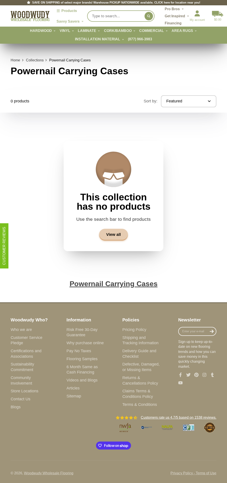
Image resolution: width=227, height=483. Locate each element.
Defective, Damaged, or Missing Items (141, 367)
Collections (35, 60)
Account (197, 16)
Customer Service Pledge (26, 340)
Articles (73, 388)
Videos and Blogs (82, 380)
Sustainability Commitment (22, 367)
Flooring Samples (82, 359)
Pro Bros (172, 9)
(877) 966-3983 (140, 39)
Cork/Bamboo (118, 31)
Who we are (21, 329)
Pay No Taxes (79, 351)
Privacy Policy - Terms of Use (193, 473)
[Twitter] (188, 375)
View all (113, 234)
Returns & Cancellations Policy (140, 380)
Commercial (151, 31)
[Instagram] (204, 375)
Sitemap (74, 396)
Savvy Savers (68, 21)
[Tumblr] (212, 375)
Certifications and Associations (26, 354)
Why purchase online (85, 343)
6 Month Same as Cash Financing (82, 370)
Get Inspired (175, 16)
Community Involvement (21, 380)
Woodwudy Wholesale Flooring (48, 473)
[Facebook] (180, 375)
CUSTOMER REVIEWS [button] (4, 246)
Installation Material (97, 39)
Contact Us (20, 399)
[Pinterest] (196, 375)
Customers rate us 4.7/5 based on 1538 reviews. (178, 417)
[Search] (149, 16)
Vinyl (65, 31)
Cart (217, 16)
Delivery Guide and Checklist (139, 354)
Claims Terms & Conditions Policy (137, 394)
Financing (173, 23)
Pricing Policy (134, 329)
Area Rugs (182, 31)
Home (15, 60)
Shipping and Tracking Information (140, 340)
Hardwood (41, 31)
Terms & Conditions (139, 404)
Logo (30, 16)
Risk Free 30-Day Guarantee (82, 332)
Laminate (87, 31)
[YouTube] (180, 383)
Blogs (16, 407)
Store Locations (24, 391)
